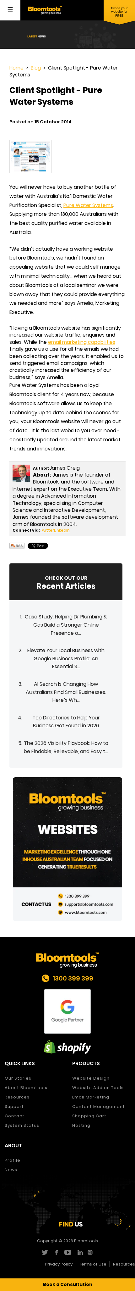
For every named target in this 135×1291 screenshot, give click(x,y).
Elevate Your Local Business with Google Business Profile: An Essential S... (66, 658)
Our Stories (18, 1078)
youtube (67, 1252)
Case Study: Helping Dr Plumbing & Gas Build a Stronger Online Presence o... (66, 624)
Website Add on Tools (98, 1088)
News (11, 1170)
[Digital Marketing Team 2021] (67, 848)
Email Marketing (90, 1097)
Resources (17, 1097)
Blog (36, 67)
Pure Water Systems (88, 205)
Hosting (81, 1125)
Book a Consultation (67, 1284)
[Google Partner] (67, 1011)
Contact (14, 1116)
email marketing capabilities (81, 342)
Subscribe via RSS (16, 546)
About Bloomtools (26, 1088)
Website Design (91, 1078)
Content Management (98, 1106)
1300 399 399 (73, 978)
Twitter (47, 530)
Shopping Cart (89, 1116)
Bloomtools (86, 1241)
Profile (12, 1160)
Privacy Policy (59, 1264)
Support (14, 1106)
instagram (91, 1252)
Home (16, 67)
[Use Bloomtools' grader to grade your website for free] (119, 12)
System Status (22, 1125)
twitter (44, 1252)
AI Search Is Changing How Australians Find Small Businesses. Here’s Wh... (66, 692)
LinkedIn (62, 530)
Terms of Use (92, 1264)
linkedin (79, 1252)
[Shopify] (67, 1047)
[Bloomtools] (44, 10)
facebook (56, 1252)
